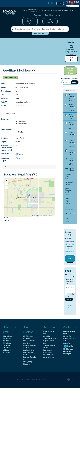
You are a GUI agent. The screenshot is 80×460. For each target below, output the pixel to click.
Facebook (68, 351)
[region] (31, 48)
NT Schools (6, 352)
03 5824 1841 (20, 106)
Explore (74, 82)
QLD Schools (7, 341)
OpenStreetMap (43, 215)
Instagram (68, 354)
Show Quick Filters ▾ (40, 33)
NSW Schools (7, 336)
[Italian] (75, 1)
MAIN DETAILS (10, 113)
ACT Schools (7, 350)
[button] (29, 195)
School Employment (68, 209)
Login (60, 3)
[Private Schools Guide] (9, 12)
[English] (67, 1)
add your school (70, 244)
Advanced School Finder (30, 20)
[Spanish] (72, 4)
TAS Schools (7, 348)
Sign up (70, 310)
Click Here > (69, 258)
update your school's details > (69, 251)
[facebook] (49, 3)
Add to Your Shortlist (10, 78)
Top (71, 380)
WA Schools (7, 343)
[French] (70, 1)
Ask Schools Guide (50, 21)
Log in (69, 299)
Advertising (46, 336)
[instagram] (52, 3)
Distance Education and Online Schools (68, 201)
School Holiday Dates (49, 338)
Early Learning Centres (67, 220)
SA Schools (6, 345)
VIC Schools (7, 338)
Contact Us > (67, 343)
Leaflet (35, 215)
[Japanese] (77, 1)
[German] (72, 1)
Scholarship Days (28, 350)
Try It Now (71, 59)
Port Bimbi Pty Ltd (29, 379)
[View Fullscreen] (6, 187)
